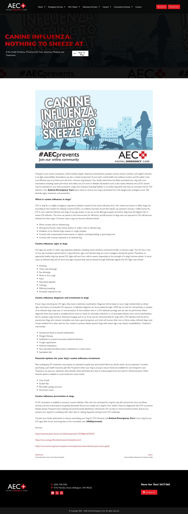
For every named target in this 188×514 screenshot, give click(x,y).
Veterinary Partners (90, 6)
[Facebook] (52, 493)
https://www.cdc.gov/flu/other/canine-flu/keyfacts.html (58, 439)
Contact (138, 6)
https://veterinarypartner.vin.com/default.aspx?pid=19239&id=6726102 (64, 433)
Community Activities (122, 6)
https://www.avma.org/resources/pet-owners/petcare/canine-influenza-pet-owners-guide (72, 446)
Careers (106, 6)
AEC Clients (72, 6)
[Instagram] (61, 493)
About (40, 6)
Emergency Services (55, 6)
